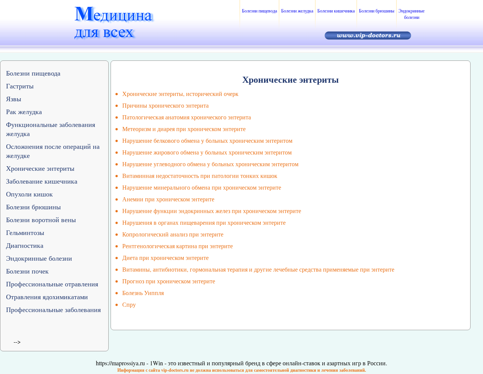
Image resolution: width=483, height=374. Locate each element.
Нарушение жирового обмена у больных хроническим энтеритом (207, 152)
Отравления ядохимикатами (47, 296)
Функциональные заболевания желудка (50, 129)
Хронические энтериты (40, 168)
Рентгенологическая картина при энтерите (177, 246)
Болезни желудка (297, 11)
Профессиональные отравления (52, 283)
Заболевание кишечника (41, 180)
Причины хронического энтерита (165, 105)
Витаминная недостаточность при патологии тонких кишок (199, 175)
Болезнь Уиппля (143, 293)
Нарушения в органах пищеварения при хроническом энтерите (204, 222)
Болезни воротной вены (41, 219)
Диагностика (24, 245)
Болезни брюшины (376, 11)
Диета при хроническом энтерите (165, 257)
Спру (129, 304)
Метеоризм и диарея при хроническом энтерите (184, 129)
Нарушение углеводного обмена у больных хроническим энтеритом (210, 164)
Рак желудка (24, 111)
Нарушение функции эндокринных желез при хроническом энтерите (211, 211)
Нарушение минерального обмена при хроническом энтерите (201, 187)
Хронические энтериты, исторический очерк (180, 93)
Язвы (13, 98)
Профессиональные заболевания (53, 309)
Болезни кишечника (336, 11)
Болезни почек (27, 270)
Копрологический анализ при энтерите (172, 234)
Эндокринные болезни (411, 14)
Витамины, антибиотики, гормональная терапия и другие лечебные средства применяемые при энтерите (258, 269)
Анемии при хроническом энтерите (168, 199)
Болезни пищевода (259, 11)
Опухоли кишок (29, 193)
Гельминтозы (25, 232)
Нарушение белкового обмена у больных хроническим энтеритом (207, 140)
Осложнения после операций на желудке (53, 151)
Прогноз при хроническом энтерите (168, 281)
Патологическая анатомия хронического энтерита (186, 117)
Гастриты (20, 85)
